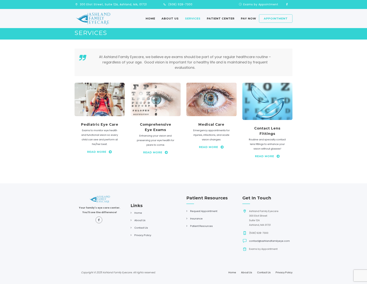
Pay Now (248, 18)
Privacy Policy (142, 235)
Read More (96, 152)
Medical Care (211, 124)
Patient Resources (201, 226)
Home (150, 18)
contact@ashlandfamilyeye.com (269, 241)
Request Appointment (203, 211)
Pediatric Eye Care (99, 124)
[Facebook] (286, 4)
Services (193, 18)
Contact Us (141, 228)
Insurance (196, 218)
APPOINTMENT (276, 18)
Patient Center (221, 18)
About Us (170, 18)
